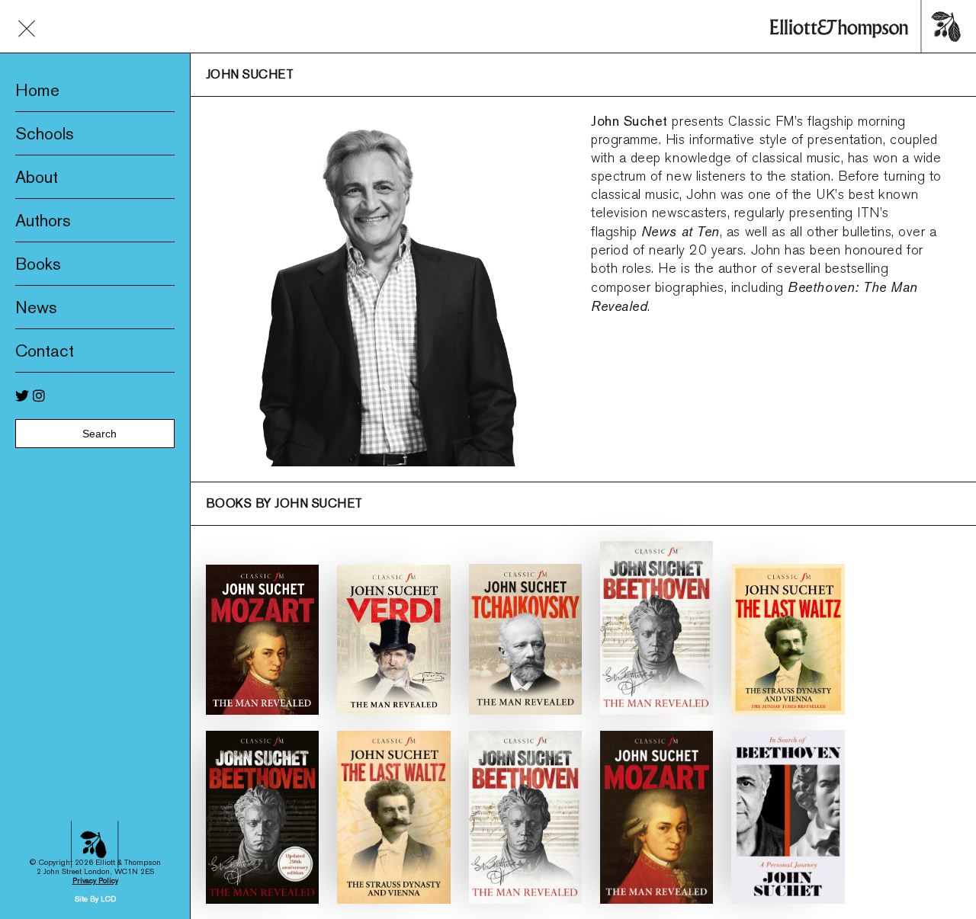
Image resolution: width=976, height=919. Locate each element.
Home (37, 90)
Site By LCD (95, 899)
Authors (43, 220)
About (36, 177)
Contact (44, 350)
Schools (44, 133)
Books (38, 264)
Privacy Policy (95, 880)
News (36, 307)
